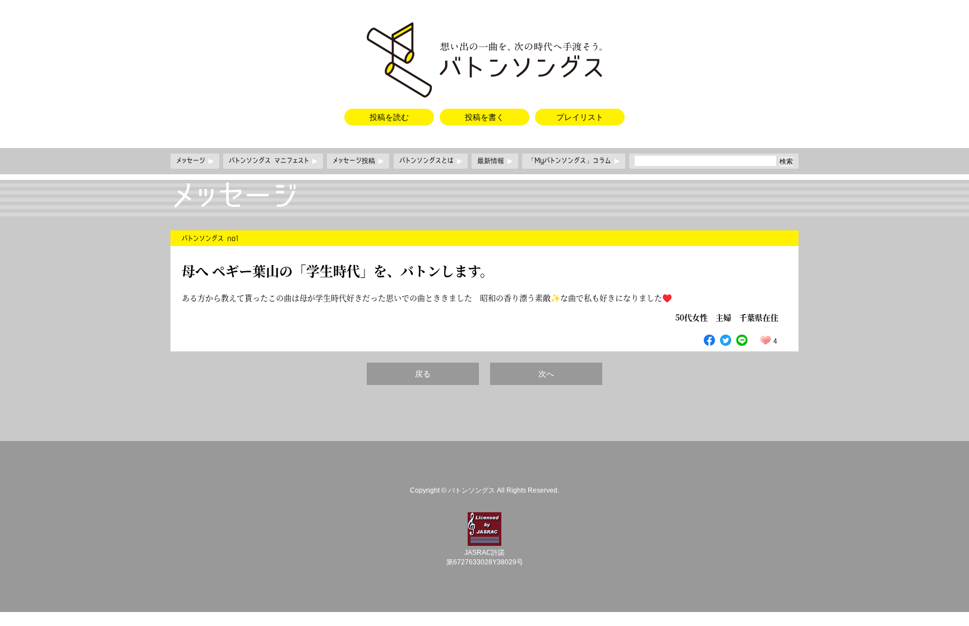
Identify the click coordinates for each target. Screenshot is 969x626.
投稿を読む (389, 117)
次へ (546, 373)
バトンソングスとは (430, 161)
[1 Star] (765, 340)
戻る (423, 373)
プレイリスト (579, 117)
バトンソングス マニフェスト (273, 161)
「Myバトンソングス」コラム (574, 161)
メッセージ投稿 (358, 161)
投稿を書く (484, 117)
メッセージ (195, 161)
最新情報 (495, 161)
